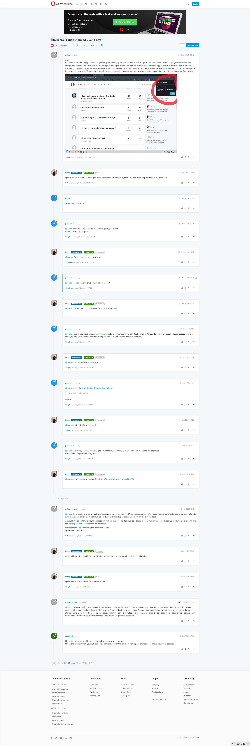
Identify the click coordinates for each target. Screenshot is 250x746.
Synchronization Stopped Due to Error (96, 388)
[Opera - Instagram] (70, 737)
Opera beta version (60, 700)
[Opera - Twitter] (55, 737)
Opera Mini (57, 717)
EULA (154, 696)
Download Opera (126, 22)
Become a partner (191, 699)
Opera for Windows (60, 689)
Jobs (185, 692)
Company (188, 678)
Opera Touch (57, 720)
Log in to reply (193, 45)
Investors (187, 696)
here (107, 334)
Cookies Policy (158, 692)
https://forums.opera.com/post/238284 (116, 479)
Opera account (97, 688)
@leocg (77, 223)
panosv (68, 198)
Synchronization (60, 45)
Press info (187, 688)
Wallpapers (95, 692)
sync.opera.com (76, 524)
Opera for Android (60, 713)
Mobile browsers (58, 708)
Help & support (127, 685)
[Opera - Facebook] (51, 738)
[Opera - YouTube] (60, 737)
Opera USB (57, 704)
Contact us (188, 703)
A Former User (71, 55)
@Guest (100, 172)
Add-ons (94, 685)
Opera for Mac (58, 693)
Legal (155, 678)
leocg (67, 173)
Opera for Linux (59, 696)
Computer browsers (59, 684)
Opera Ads (95, 696)
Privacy (155, 688)
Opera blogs (126, 688)
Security (155, 685)
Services (95, 678)
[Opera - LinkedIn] (65, 737)
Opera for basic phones (62, 724)
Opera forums (127, 692)
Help (123, 678)
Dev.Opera (125, 696)
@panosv (101, 252)
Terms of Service (159, 699)
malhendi (69, 636)
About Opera (189, 685)
